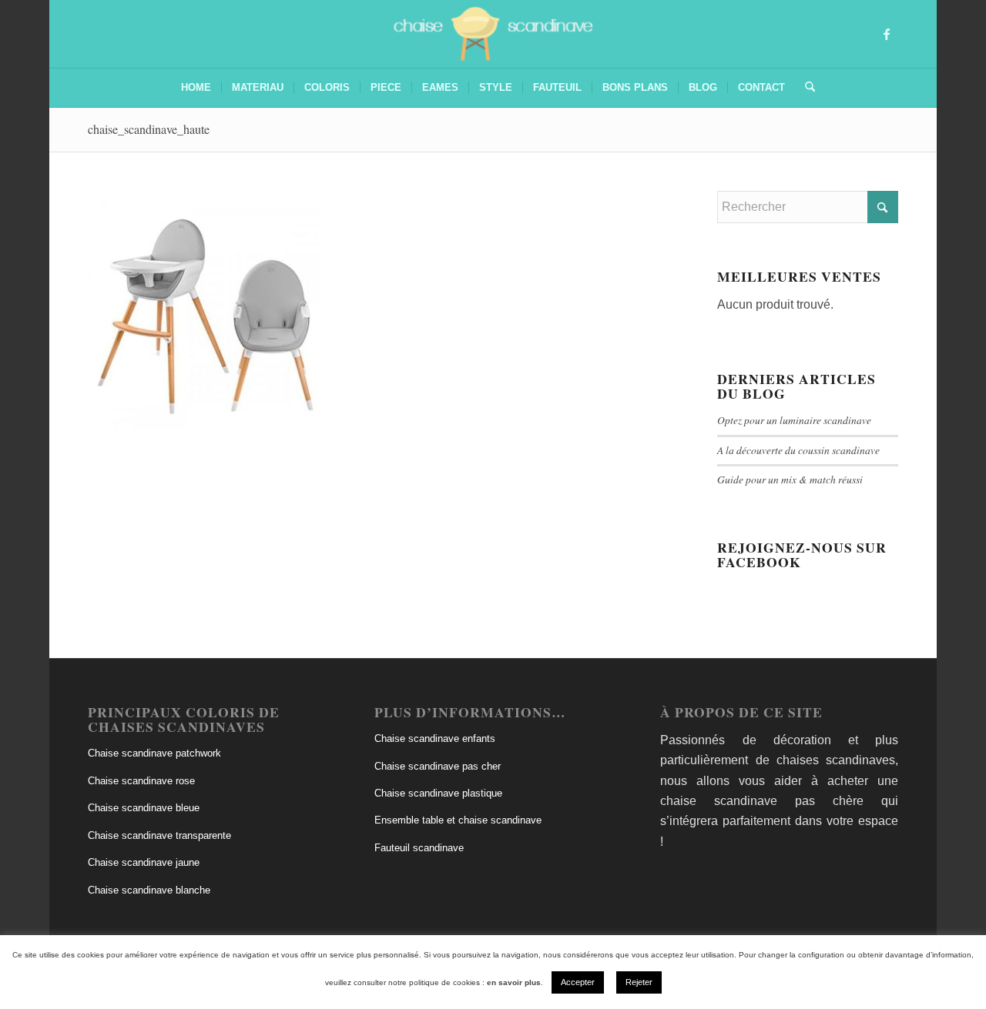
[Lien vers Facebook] (886, 33)
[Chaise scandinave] (493, 34)
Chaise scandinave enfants (434, 738)
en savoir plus (514, 982)
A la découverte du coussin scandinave (798, 450)
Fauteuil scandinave (419, 848)
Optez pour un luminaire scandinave (794, 420)
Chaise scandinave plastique (438, 793)
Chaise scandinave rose (141, 781)
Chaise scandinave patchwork (154, 753)
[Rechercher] (805, 87)
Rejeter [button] (638, 982)
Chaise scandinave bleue (144, 808)
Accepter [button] (578, 982)
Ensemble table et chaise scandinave (458, 820)
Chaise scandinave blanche (149, 890)
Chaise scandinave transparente (159, 835)
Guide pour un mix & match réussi (790, 479)
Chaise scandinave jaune (144, 862)
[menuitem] (196, 87)
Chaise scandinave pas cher (437, 766)
